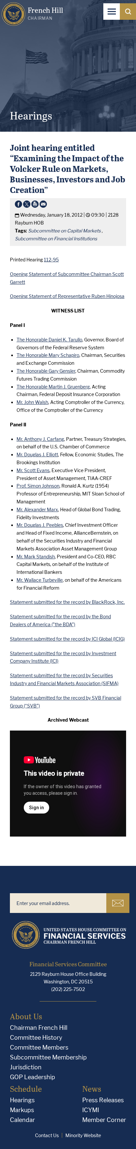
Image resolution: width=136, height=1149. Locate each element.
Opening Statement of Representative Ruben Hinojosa (67, 296)
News (91, 1088)
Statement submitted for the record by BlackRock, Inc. (67, 602)
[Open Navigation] (111, 11)
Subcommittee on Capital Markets (64, 230)
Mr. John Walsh (32, 402)
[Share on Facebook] (18, 205)
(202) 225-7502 (68, 989)
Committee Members (39, 1047)
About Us (26, 1016)
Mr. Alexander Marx (37, 509)
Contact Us (47, 1135)
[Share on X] (26, 205)
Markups (22, 1110)
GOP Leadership (32, 1077)
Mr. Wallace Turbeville (40, 580)
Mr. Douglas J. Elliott (37, 454)
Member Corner (104, 1119)
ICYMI (90, 1110)
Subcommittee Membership (48, 1057)
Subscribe (117, 903)
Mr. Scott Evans (33, 470)
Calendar (22, 1119)
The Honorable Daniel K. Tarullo (49, 339)
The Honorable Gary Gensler (46, 371)
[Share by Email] (43, 205)
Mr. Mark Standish (36, 556)
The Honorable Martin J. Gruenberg (53, 386)
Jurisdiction (26, 1067)
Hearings (22, 1100)
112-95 (51, 259)
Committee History (36, 1037)
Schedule (26, 1088)
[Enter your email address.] (58, 903)
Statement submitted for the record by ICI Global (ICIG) (67, 639)
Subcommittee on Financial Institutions (56, 238)
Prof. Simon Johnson (38, 486)
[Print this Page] (35, 205)
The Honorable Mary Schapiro (48, 355)
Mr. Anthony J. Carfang (40, 439)
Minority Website (83, 1135)
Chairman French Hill (38, 1027)
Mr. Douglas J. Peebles (40, 525)
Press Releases (103, 1100)
